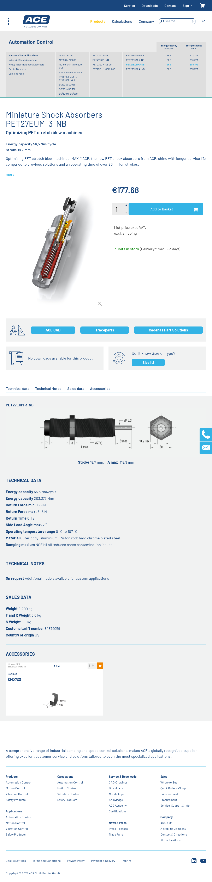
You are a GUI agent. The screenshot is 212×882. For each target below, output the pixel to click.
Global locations (170, 840)
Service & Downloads (122, 776)
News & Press (117, 823)
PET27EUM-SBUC (102, 64)
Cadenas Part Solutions (168, 330)
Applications (14, 811)
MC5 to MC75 (65, 55)
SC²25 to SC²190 (67, 89)
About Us (166, 823)
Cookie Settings (16, 860)
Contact (170, 5)
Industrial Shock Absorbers (23, 59)
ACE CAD (53, 330)
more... (12, 174)
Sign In (187, 5)
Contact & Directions (173, 834)
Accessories (100, 388)
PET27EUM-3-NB (135, 64)
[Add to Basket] (100, 665)
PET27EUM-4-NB (135, 69)
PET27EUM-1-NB (135, 55)
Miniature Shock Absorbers (23, 55)
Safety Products (16, 799)
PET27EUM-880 (101, 55)
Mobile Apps (116, 794)
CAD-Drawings (118, 782)
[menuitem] (97, 21)
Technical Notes (48, 388)
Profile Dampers (17, 69)
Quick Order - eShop (173, 788)
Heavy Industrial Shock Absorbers (26, 64)
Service (129, 5)
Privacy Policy (75, 860)
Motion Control (15, 788)
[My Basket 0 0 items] (202, 5)
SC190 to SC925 (67, 84)
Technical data (17, 388)
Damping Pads (16, 73)
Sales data (75, 388)
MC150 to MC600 (67, 59)
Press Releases (118, 828)
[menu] (122, 21)
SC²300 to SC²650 (68, 93)
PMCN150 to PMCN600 (71, 72)
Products (12, 776)
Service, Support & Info (175, 805)
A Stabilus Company (173, 828)
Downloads (150, 5)
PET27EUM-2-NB (135, 59)
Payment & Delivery (103, 860)
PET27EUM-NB (101, 59)
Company (166, 817)
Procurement (168, 799)
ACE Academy (117, 805)
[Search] (192, 21)
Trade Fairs (116, 834)
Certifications (117, 811)
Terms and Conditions (47, 860)
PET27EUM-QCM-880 (104, 69)
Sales (163, 776)
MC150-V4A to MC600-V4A (71, 66)
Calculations (65, 776)
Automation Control (18, 782)
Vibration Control (17, 794)
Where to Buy (168, 782)
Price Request (169, 794)
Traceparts (104, 330)
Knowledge (116, 799)
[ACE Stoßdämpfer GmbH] (36, 21)
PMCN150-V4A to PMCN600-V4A (68, 78)
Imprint (126, 860)
